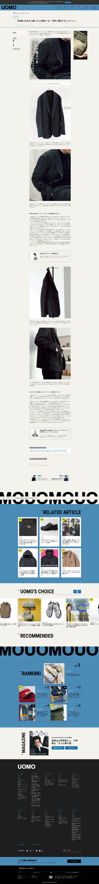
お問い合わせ (33, 875)
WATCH (79, 6)
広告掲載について (20, 878)
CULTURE (86, 8)
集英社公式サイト (20, 875)
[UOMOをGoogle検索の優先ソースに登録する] (16, 49)
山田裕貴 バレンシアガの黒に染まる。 (50, 624)
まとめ (21, 538)
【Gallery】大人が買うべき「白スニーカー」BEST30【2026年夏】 (73, 675)
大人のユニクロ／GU (41, 691)
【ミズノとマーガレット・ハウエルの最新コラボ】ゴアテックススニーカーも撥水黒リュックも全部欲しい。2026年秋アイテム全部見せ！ (73, 714)
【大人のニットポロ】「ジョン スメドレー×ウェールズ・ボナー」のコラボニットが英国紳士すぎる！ (71, 572)
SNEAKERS (73, 6)
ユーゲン (32, 25)
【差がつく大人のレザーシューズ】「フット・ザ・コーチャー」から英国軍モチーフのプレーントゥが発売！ (49, 541)
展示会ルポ (71, 691)
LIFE (71, 8)
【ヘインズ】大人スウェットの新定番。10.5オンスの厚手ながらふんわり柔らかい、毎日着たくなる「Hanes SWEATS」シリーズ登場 (27, 573)
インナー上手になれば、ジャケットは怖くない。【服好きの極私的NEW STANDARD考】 (45, 83)
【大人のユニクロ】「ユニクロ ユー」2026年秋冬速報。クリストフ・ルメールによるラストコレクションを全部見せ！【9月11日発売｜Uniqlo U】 (42, 695)
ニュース (43, 538)
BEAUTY (59, 8)
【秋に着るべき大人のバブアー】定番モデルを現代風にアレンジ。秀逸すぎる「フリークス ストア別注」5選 (49, 451)
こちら (72, 878)
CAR (65, 8)
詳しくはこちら (67, 2)
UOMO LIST (66, 6)
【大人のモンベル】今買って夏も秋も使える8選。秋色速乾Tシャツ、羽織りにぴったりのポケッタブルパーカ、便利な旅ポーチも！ (49, 573)
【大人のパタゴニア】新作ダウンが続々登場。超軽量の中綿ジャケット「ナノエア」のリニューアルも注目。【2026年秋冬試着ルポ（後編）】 (73, 695)
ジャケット (18, 25)
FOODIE (79, 8)
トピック (16, 16)
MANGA (86, 6)
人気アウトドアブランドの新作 (46, 569)
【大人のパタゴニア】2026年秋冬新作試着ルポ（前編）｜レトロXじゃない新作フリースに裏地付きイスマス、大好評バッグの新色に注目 (42, 714)
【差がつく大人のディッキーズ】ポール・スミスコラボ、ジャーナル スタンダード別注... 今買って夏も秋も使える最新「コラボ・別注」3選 (27, 542)
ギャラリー (69, 672)
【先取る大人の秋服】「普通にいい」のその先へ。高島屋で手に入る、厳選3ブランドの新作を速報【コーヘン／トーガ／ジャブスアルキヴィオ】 (71, 542)
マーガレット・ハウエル (26, 25)
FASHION (59, 6)
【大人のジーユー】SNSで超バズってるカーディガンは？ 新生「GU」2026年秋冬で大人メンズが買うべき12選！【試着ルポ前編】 (29, 625)
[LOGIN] (93, 7)
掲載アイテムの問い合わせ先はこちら (38, 458)
